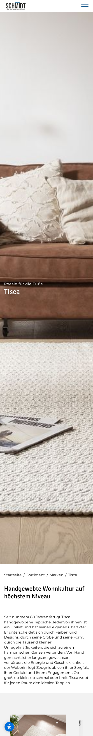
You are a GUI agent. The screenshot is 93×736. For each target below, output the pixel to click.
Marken (58, 575)
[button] (9, 726)
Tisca (72, 575)
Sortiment (37, 575)
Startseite (14, 575)
